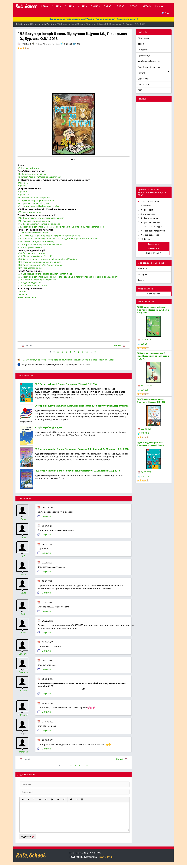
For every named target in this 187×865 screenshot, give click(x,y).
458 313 (145, 476)
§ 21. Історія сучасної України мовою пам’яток (40, 244)
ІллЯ (23, 632)
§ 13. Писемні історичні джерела (34, 221)
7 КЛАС (120, 6)
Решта (158, 6)
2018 (28, 359)
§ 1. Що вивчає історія (28, 168)
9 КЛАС (146, 6)
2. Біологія (145, 205)
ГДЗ (23, 359)
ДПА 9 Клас (143, 84)
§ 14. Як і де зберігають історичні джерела (39, 224)
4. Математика (147, 214)
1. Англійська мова (149, 201)
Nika (23, 574)
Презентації (144, 55)
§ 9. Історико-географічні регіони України (38, 206)
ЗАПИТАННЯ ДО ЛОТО (29, 297)
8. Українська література (152, 230)
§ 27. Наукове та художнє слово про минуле (39, 262)
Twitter (141, 280)
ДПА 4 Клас (143, 78)
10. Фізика (145, 239)
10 (86, 352)
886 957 (145, 344)
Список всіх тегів (154, 293)
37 (95, 352)
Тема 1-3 (22, 291)
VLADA (23, 690)
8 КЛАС (133, 6)
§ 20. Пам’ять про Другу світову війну (36, 241)
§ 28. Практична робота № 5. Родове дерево (40, 265)
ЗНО (140, 90)
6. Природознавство (150, 222)
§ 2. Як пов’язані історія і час (32, 174)
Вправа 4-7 (23, 185)
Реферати (143, 49)
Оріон (111, 359)
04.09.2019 (146, 472)
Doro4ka (23, 751)
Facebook (142, 268)
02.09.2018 (146, 339)
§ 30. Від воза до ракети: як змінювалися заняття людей (45, 273)
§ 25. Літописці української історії (34, 256)
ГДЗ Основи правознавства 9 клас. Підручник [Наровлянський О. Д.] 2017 (153, 356)
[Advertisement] (74, 71)
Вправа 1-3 (23, 182)
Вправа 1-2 (23, 191)
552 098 (145, 433)
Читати (141, 73)
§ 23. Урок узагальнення (30, 247)
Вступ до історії (39, 359)
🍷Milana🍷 (23, 715)
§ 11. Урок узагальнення (29, 212)
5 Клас (39, 44)
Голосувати (153, 244)
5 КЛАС (94, 6)
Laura (23, 592)
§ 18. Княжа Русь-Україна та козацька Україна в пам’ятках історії (49, 235)
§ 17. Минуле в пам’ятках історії (33, 232)
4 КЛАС (82, 6)
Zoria (23, 614)
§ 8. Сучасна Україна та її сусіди (33, 203)
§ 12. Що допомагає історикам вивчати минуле (41, 218)
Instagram (142, 274)
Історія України (51, 44)
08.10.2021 (146, 428)
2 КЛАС (56, 6)
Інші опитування (153, 253)
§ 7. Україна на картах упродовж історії (37, 200)
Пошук (168, 13)
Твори (141, 43)
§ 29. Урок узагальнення (29, 268)
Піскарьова (75, 359)
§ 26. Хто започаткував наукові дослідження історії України (47, 259)
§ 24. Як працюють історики (31, 253)
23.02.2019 (146, 385)
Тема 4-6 (22, 294)
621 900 (144, 390)
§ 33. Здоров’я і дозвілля (30, 282)
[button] (22, 799)
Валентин (23, 654)
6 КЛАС (107, 6)
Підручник (103, 359)
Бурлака (86, 359)
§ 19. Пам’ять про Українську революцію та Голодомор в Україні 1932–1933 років (58, 238)
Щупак (66, 359)
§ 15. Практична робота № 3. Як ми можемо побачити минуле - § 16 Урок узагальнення (61, 226)
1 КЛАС (43, 6)
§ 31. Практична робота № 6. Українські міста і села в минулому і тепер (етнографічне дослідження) (68, 276)
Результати (153, 248)
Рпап (23, 519)
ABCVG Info (105, 856)
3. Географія (146, 209)
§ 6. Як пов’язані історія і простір (34, 197)
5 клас (94, 359)
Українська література (149, 61)
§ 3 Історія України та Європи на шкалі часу (39, 177)
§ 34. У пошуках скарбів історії (33, 285)
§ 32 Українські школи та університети (37, 279)
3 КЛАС (69, 6)
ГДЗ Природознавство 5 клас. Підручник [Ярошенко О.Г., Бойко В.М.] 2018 (153, 310)
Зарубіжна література (149, 67)
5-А (23, 556)
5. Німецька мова (149, 218)
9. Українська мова (149, 235)
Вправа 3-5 (23, 194)
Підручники (143, 38)
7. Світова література (151, 226)
